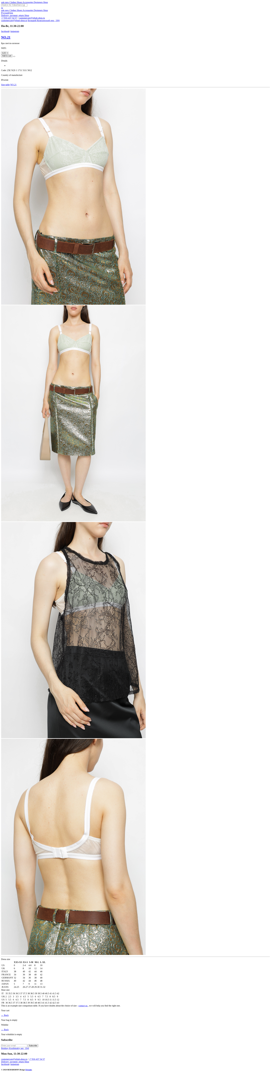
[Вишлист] (14, 56)
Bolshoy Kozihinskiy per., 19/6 (15, 1048)
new (7, 2)
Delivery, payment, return (12, 15)
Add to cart (6, 56)
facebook (5, 31)
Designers (38, 2)
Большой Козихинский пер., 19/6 (44, 20)
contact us (83, 1005)
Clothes (13, 2)
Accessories (28, 2)
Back (5, 1015)
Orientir (28, 1070)
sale (3, 2)
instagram (14, 31)
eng (11, 13)
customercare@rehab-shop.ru (32, 18)
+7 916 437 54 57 (9, 18)
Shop (45, 2)
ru (2, 8)
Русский (5, 13)
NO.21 (5, 37)
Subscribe (33, 1046)
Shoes (20, 2)
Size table (5, 84)
